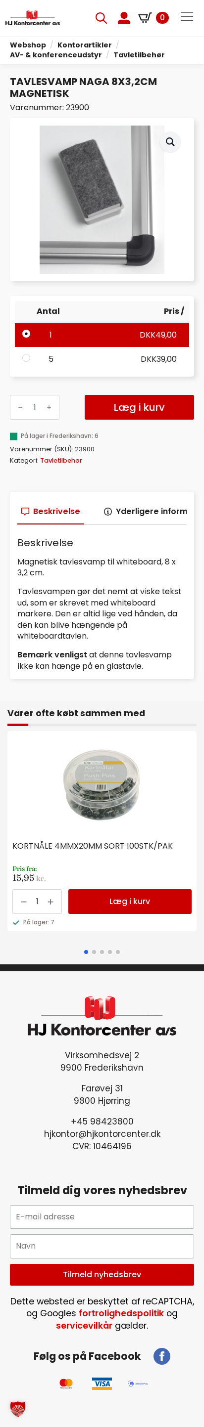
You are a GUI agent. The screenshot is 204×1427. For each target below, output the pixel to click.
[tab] (50, 511)
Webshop (28, 45)
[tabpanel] (102, 604)
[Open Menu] (187, 18)
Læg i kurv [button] (129, 901)
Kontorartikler (84, 45)
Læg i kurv (139, 407)
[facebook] (161, 1356)
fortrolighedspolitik (121, 1313)
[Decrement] (20, 407)
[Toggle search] (101, 18)
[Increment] (49, 407)
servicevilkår (84, 1326)
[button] (170, 141)
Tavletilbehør (139, 55)
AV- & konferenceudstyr (56, 55)
